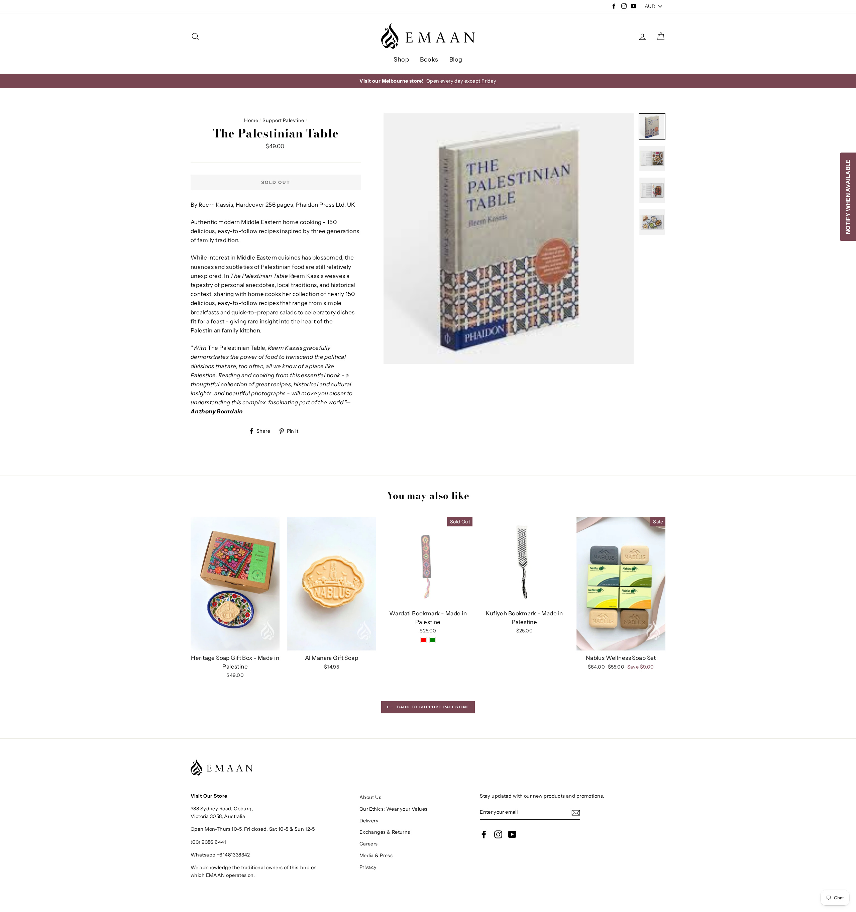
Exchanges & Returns (384, 832)
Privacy (368, 867)
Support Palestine (283, 120)
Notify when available (848, 196)
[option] (428, 81)
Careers (368, 844)
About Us (370, 797)
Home (251, 120)
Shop (401, 59)
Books (429, 59)
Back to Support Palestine (432, 707)
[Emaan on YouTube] (512, 834)
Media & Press (376, 855)
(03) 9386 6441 (208, 842)
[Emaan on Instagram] (498, 834)
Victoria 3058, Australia (218, 816)
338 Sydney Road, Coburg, (222, 809)
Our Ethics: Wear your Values (393, 809)
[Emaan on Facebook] (484, 834)
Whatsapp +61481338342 (220, 855)
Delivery (369, 821)
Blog (455, 59)
